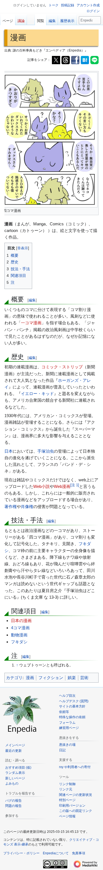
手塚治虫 (45, 451)
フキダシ (19, 641)
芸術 (84, 677)
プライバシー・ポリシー (21, 853)
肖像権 (27, 506)
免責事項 (78, 853)
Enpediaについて (56, 853)
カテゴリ (14, 677)
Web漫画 (62, 486)
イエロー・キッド (37, 393)
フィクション (50, 677)
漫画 (30, 677)
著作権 (10, 506)
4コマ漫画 (20, 627)
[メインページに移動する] (22, 714)
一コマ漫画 (31, 322)
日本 (8, 451)
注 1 (74, 485)
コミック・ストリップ (62, 366)
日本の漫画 (21, 620)
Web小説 (41, 486)
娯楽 (72, 677)
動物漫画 (19, 635)
